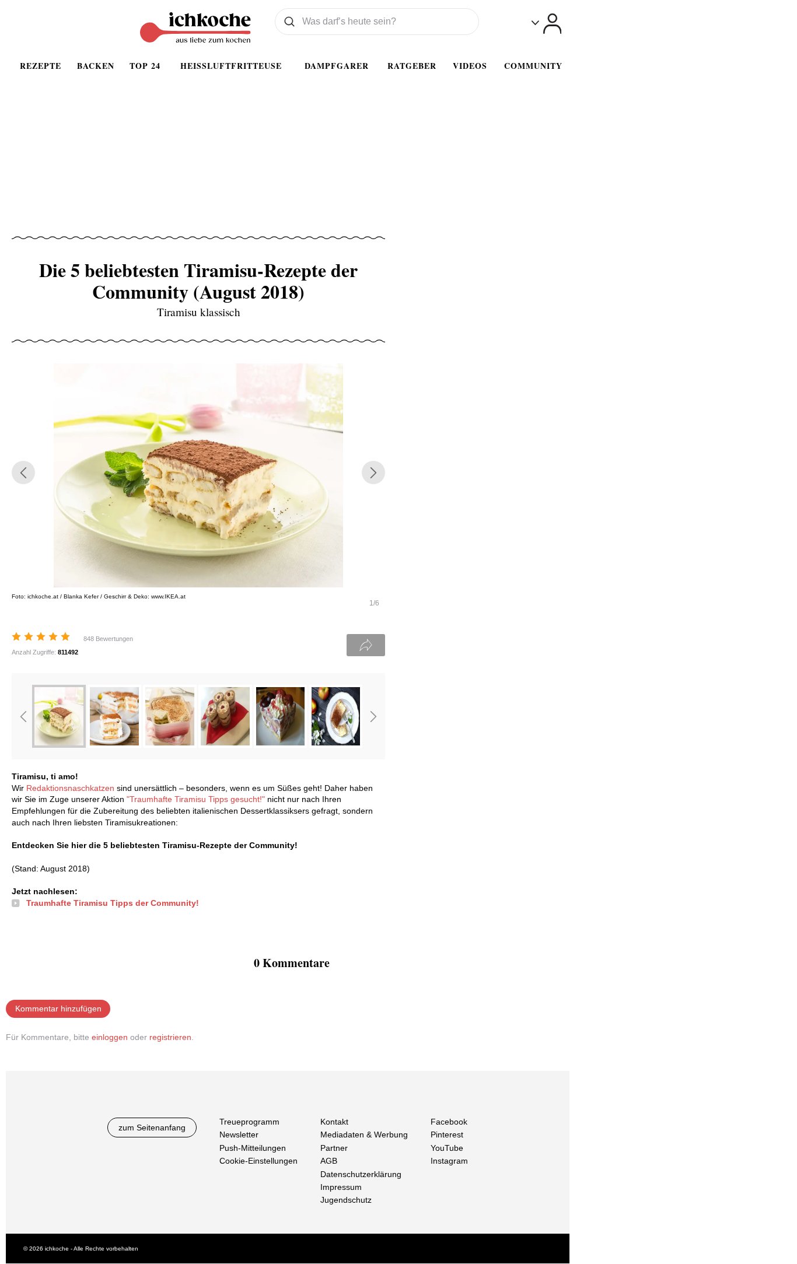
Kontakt (334, 1121)
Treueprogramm (249, 1121)
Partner (334, 1148)
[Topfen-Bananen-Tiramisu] (114, 744)
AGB (328, 1161)
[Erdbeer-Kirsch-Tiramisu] (280, 744)
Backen (95, 65)
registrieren (170, 1037)
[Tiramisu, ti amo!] (170, 744)
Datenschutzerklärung (360, 1174)
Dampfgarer (337, 65)
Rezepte (40, 65)
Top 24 (145, 65)
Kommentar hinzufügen (58, 1008)
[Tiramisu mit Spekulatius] (225, 744)
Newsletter (238, 1135)
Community (533, 65)
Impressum (341, 1187)
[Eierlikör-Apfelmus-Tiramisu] (336, 744)
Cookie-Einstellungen (258, 1161)
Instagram (449, 1161)
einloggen (110, 1037)
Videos (470, 65)
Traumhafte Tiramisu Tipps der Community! (112, 903)
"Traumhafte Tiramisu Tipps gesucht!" (196, 799)
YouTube (447, 1148)
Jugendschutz (346, 1200)
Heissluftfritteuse (231, 65)
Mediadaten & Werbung (364, 1135)
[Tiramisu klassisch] (59, 744)
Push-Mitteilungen (252, 1148)
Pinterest (447, 1135)
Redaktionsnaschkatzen (70, 788)
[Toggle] (546, 23)
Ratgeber (411, 65)
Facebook (449, 1121)
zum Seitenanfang (152, 1127)
